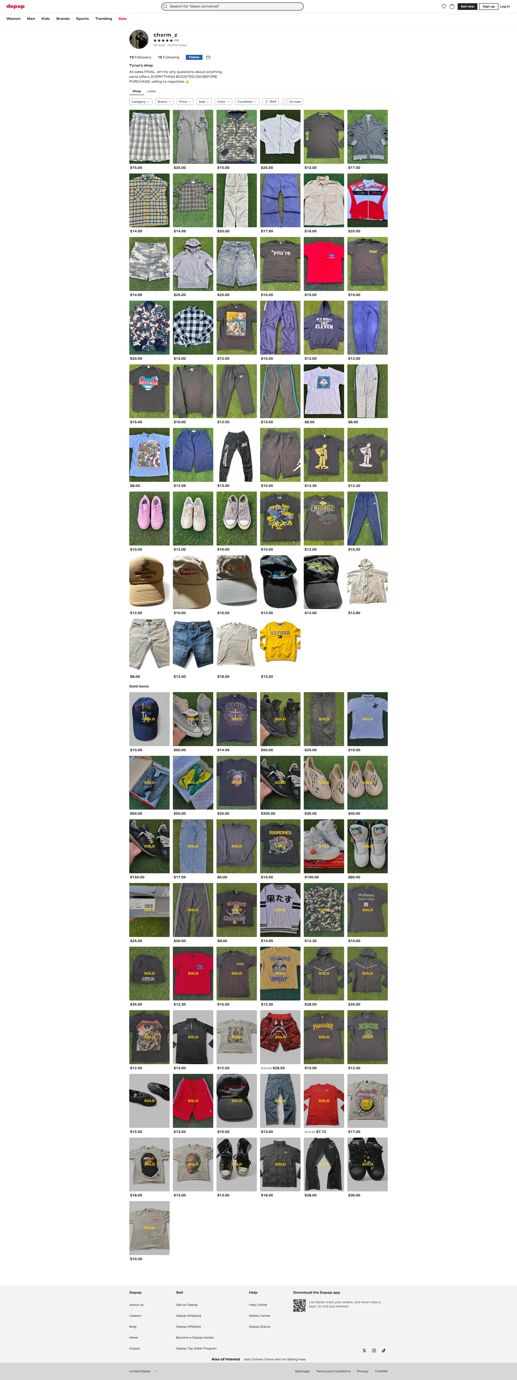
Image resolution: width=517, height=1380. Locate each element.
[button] (166, 40)
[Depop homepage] (15, 6)
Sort (273, 101)
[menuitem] (13, 18)
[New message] (208, 57)
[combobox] (232, 6)
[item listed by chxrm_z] (149, 137)
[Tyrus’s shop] (139, 40)
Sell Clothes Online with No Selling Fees (275, 1359)
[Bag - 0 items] (452, 6)
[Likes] (444, 6)
